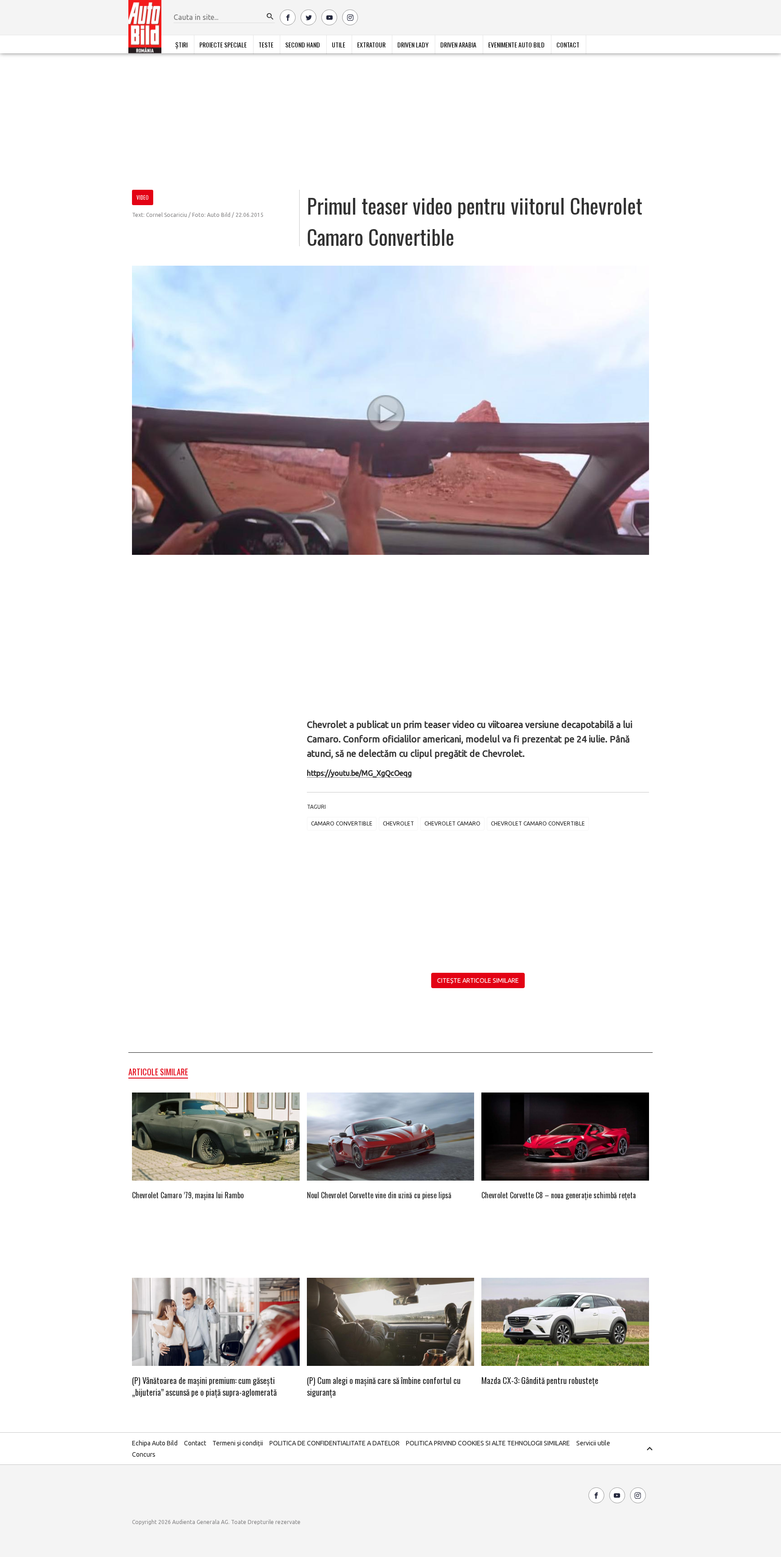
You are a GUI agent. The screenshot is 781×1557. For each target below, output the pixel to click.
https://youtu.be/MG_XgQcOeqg (359, 773)
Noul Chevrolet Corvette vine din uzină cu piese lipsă (379, 1195)
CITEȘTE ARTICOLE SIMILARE (478, 980)
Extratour (371, 44)
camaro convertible (341, 823)
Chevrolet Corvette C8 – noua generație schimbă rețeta (558, 1195)
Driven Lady (412, 44)
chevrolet (398, 823)
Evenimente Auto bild (516, 44)
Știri (181, 44)
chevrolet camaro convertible (538, 823)
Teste (266, 44)
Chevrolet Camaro (452, 823)
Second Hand (302, 44)
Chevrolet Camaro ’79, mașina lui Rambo (188, 1195)
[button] (270, 16)
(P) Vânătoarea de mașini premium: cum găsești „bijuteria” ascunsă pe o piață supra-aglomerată (204, 1386)
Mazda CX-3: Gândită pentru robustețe (539, 1380)
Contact (567, 44)
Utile (338, 44)
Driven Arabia (458, 44)
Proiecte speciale (223, 44)
